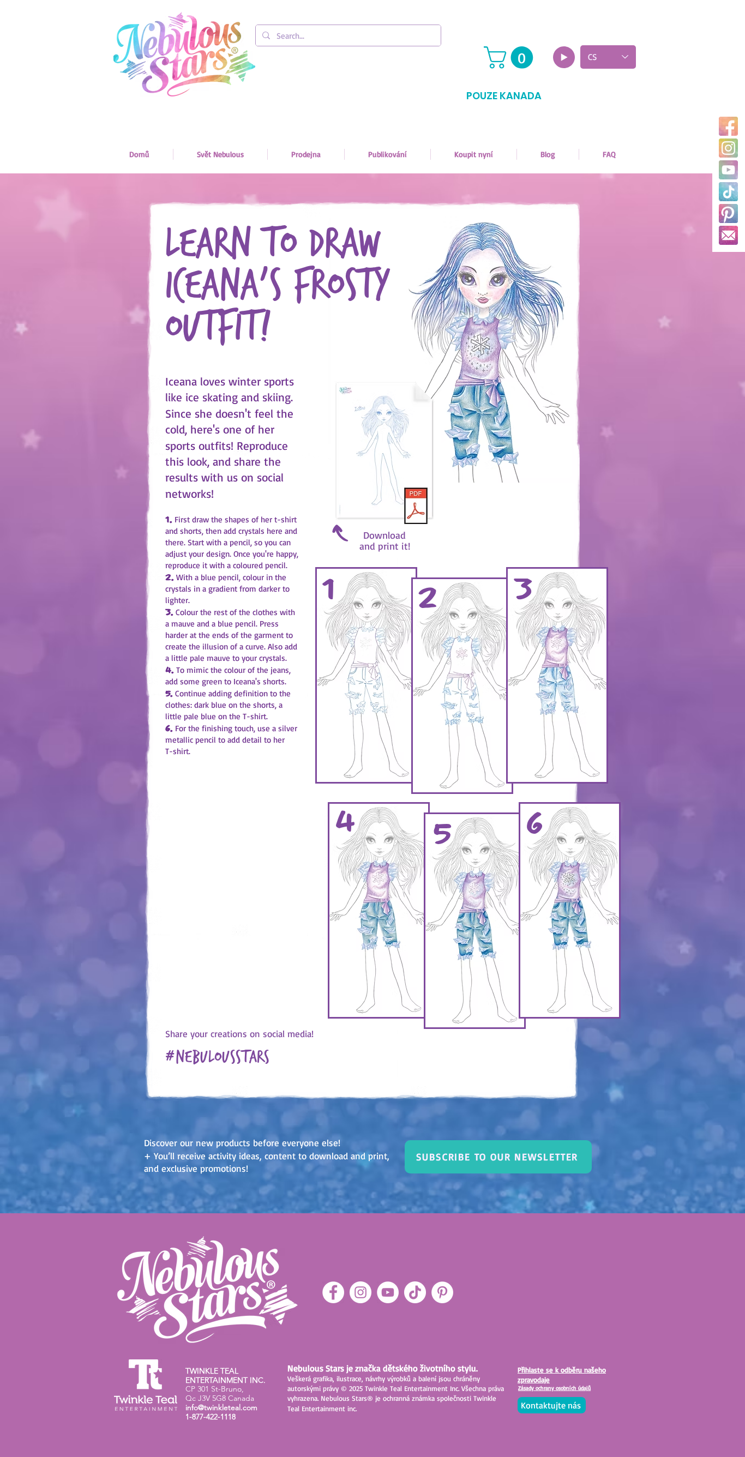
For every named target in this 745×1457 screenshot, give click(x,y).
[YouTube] (728, 169)
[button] (511, 57)
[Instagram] (728, 148)
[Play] (564, 57)
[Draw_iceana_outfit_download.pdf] (384, 454)
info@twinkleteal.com (221, 1407)
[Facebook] (728, 126)
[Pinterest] (728, 213)
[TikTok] (728, 191)
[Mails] (728, 235)
